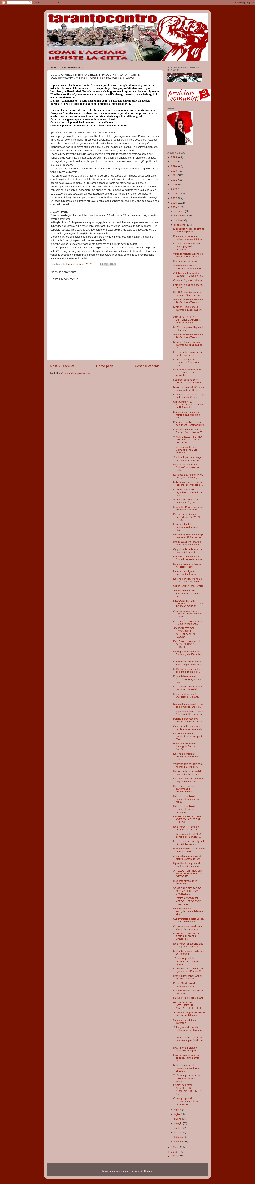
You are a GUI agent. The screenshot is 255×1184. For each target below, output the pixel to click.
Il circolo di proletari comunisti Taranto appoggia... (184, 809)
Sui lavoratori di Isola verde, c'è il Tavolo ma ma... (188, 920)
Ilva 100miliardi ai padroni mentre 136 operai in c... (188, 293)
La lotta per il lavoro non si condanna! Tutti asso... (187, 580)
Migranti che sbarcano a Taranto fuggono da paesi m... (188, 345)
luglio (177, 1114)
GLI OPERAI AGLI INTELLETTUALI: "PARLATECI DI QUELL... (188, 1005)
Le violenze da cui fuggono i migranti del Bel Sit (188, 780)
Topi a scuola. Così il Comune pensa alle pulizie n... (185, 450)
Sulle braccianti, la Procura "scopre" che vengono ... (188, 483)
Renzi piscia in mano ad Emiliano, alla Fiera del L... (187, 654)
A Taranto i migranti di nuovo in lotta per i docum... (189, 1014)
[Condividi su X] (108, 264)
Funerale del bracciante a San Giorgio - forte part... (188, 663)
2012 (174, 1156)
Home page (105, 366)
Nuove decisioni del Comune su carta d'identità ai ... (189, 388)
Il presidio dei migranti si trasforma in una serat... (187, 864)
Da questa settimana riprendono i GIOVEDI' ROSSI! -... (186, 517)
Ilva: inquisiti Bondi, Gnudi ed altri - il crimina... (187, 977)
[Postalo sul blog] (105, 264)
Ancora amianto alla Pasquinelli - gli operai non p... (186, 593)
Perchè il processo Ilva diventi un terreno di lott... (188, 720)
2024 (174, 166)
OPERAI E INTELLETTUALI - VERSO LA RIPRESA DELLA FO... (188, 819)
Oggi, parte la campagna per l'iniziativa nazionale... (188, 727)
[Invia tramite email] (101, 264)
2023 (174, 171)
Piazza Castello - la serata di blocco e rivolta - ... (189, 850)
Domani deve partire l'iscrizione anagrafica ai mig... (187, 679)
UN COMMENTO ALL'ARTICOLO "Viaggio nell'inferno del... (188, 405)
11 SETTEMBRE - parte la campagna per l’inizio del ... (188, 1040)
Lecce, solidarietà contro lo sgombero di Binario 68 (188, 970)
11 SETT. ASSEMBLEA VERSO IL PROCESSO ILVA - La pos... (187, 901)
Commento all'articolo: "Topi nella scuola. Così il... (188, 396)
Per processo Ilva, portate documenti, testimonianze (188, 423)
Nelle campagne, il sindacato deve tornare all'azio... (187, 1068)
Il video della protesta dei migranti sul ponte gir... (187, 772)
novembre (180, 215)
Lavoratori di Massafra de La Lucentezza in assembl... (187, 372)
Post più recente (62, 366)
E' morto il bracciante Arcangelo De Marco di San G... (187, 746)
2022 (174, 175)
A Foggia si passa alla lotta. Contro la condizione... (188, 927)
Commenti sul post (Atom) (75, 373)
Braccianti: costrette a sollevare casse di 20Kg (187, 237)
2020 (174, 184)
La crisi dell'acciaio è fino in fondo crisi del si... (188, 353)
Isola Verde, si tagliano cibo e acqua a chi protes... (188, 945)
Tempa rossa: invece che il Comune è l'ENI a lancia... (188, 713)
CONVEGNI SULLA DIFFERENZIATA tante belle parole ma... (187, 320)
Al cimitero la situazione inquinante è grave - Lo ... (188, 501)
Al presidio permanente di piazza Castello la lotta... (188, 857)
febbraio (179, 1137)
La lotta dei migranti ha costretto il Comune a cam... (186, 362)
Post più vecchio (147, 366)
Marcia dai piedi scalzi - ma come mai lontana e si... (188, 705)
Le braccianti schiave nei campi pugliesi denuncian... (186, 246)
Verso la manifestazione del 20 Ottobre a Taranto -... (188, 301)
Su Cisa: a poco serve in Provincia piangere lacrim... (186, 1078)
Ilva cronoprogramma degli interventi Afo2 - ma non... (188, 536)
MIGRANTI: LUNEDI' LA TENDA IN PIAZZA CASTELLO (186, 936)
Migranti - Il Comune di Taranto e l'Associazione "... (188, 310)
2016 (174, 202)
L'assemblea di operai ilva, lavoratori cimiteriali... (187, 688)
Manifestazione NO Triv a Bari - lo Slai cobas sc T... (188, 431)
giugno (178, 1119)
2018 (174, 193)
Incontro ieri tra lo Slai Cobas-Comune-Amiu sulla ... (186, 467)
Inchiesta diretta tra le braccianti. (185, 882)
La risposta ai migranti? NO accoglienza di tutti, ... (188, 476)
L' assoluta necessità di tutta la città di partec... (188, 230)
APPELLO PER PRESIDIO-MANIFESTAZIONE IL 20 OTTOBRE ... (188, 874)
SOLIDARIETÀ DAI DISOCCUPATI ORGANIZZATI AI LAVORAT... (184, 632)
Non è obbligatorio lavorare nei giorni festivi (188, 565)
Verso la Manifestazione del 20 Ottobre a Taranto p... (188, 336)
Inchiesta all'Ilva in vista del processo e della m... (188, 508)
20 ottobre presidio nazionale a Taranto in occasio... (186, 961)
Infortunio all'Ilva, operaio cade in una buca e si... (187, 543)
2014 (174, 1147)
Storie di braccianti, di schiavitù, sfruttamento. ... (188, 267)
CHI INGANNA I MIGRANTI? (188, 586)
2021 (174, 180)
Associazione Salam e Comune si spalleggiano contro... (187, 614)
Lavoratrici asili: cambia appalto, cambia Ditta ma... (186, 1058)
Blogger (148, 1171)
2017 (174, 198)
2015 (174, 207)
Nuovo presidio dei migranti (188, 998)
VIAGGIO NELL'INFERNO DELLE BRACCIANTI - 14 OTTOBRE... (188, 440)
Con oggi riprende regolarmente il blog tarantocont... (185, 1101)
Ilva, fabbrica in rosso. (185, 261)
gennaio (179, 1141)
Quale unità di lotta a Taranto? (184, 1021)
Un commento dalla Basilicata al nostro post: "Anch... (188, 736)
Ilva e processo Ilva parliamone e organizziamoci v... (184, 789)
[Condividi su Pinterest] (114, 264)
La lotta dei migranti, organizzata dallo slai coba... (186, 757)
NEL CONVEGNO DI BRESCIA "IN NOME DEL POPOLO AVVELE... (188, 603)
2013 (174, 1152)
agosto (178, 1109)
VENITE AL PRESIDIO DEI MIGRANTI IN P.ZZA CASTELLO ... (187, 891)
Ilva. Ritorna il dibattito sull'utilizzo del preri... (186, 1049)
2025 (174, 161)
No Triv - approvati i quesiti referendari (188, 328)
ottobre (178, 220)
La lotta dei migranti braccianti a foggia (184, 572)
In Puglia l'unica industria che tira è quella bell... (187, 670)
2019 (174, 189)
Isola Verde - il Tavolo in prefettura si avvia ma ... (187, 828)
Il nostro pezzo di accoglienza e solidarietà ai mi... (188, 911)
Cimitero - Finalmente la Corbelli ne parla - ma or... (189, 558)
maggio (178, 1123)
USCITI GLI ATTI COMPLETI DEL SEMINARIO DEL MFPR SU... (187, 1089)
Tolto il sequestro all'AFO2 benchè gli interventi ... (187, 835)
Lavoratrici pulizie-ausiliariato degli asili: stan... (186, 527)
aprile (177, 1128)
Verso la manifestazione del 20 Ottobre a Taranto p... (188, 255)
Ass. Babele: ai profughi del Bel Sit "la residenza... (188, 622)
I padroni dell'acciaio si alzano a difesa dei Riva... (188, 381)
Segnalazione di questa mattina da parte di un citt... (186, 415)
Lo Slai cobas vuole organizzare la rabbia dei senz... (188, 492)
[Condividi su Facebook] (111, 264)
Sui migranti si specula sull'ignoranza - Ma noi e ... (188, 1030)
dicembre (179, 211)
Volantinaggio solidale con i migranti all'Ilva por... (188, 765)
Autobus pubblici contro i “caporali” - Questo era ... (188, 274)
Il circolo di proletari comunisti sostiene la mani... (186, 799)
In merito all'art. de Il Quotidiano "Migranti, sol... (186, 697)
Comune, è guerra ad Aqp (187, 280)
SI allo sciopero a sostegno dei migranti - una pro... (188, 458)
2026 (174, 157)
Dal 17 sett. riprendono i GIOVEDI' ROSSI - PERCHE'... (186, 644)
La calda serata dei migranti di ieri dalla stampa (188, 843)
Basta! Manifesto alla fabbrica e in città (184, 984)
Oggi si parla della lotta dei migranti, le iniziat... (187, 550)
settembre (180, 225)
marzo (178, 1132)
